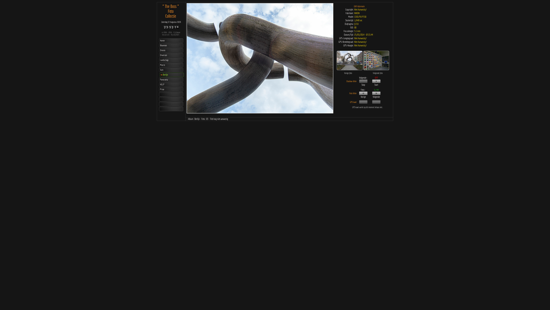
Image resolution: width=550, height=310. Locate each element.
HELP (162, 84)
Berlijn (164, 74)
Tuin (161, 69)
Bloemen (163, 45)
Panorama (164, 79)
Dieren (162, 50)
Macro (162, 64)
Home (162, 40)
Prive (162, 89)
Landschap (164, 60)
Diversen (163, 55)
